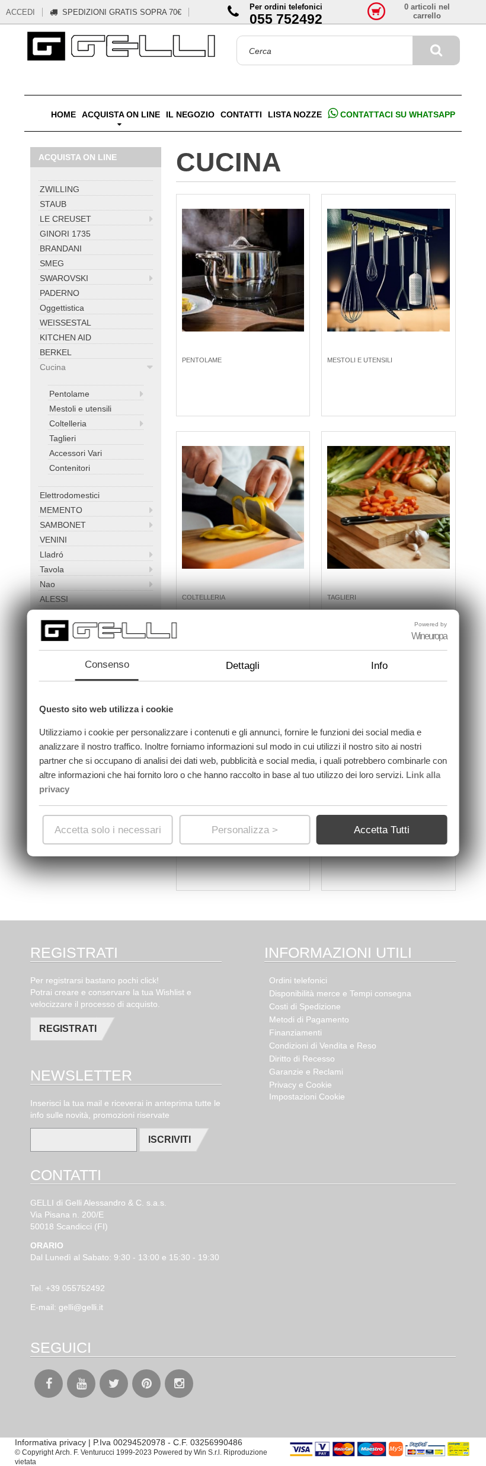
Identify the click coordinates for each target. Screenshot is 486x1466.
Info (379, 665)
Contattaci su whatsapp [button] (396, 114)
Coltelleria (68, 423)
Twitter (114, 1383)
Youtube (81, 1383)
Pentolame (69, 394)
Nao (47, 584)
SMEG (52, 263)
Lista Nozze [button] (295, 114)
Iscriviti (169, 1139)
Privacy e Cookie (300, 1084)
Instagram (179, 1383)
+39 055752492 (75, 1288)
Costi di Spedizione (305, 1006)
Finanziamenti (295, 1032)
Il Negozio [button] (190, 114)
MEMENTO (61, 510)
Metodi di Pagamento (309, 1019)
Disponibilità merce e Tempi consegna (340, 993)
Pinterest (146, 1383)
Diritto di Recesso (302, 1058)
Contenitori (69, 468)
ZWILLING (59, 189)
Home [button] (63, 114)
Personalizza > (245, 830)
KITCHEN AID (65, 337)
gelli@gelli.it (81, 1307)
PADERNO (59, 293)
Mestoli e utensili (80, 408)
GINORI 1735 (65, 233)
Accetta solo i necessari (108, 830)
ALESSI (54, 599)
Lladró (51, 554)
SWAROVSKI (64, 278)
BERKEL (56, 352)
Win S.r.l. (208, 1452)
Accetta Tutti (382, 830)
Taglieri (62, 438)
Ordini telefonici (298, 980)
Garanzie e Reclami (306, 1071)
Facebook (48, 1383)
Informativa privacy (50, 1442)
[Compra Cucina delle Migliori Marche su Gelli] (122, 47)
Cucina (53, 367)
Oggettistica (62, 308)
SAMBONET (63, 525)
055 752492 (286, 19)
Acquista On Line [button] (121, 114)
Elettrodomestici (70, 495)
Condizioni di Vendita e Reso (322, 1045)
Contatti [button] (241, 114)
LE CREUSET (65, 219)
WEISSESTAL (65, 322)
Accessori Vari (75, 453)
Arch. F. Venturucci (84, 1452)
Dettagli (243, 665)
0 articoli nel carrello (427, 11)
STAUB (53, 204)
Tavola (52, 569)
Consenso (107, 664)
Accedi (20, 12)
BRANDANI (61, 248)
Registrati (68, 1029)
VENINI (53, 539)
